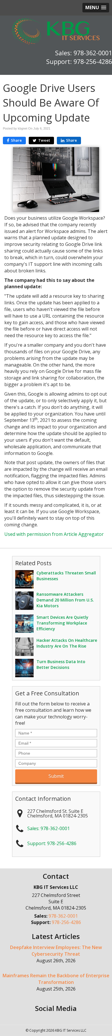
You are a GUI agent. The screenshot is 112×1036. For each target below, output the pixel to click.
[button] (95, 7)
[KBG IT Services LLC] (56, 31)
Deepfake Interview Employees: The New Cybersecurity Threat (56, 950)
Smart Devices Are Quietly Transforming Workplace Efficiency (62, 622)
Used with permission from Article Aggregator (54, 534)
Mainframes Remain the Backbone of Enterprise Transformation (56, 978)
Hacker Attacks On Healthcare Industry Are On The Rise (66, 643)
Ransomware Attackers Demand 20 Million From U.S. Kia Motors (65, 599)
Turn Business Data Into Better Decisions (60, 664)
